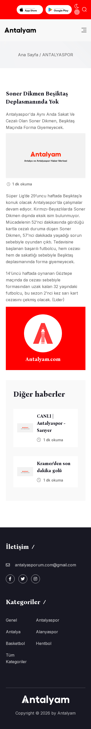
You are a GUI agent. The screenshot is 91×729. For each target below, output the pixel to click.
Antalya (13, 631)
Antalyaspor (57, 54)
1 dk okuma (21, 184)
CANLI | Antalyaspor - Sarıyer (51, 423)
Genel (11, 620)
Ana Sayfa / (29, 54)
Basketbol (15, 643)
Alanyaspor (47, 631)
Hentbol (43, 643)
